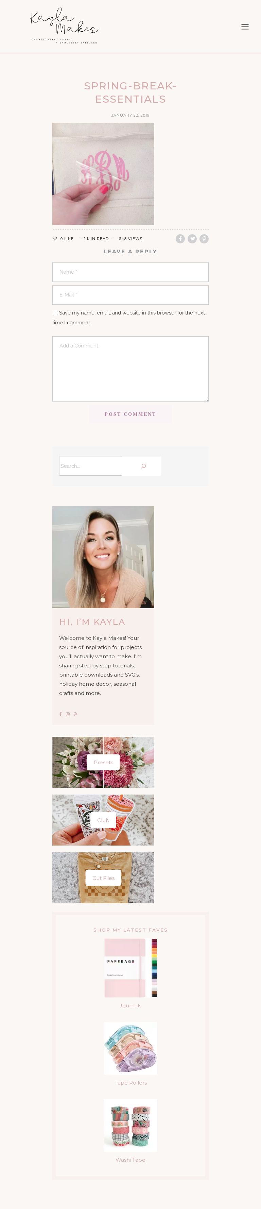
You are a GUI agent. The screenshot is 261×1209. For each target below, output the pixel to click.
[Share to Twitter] (192, 238)
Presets (103, 762)
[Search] (143, 466)
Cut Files (103, 877)
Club (103, 820)
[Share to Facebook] (180, 238)
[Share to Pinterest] (204, 238)
